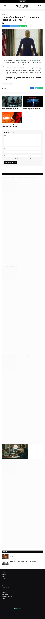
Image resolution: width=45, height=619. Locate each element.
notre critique (12, 73)
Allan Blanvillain (7, 22)
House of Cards (5, 83)
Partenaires (4, 598)
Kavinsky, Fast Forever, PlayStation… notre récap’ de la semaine (31, 109)
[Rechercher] (38, 6)
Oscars (35, 60)
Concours (5, 551)
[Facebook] (3, 64)
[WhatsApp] (3, 70)
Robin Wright (38, 67)
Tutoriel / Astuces (5, 587)
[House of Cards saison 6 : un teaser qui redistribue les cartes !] (22, 42)
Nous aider (22, 1)
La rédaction (4, 592)
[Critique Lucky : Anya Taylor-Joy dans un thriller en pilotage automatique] (12, 117)
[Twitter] (3, 67)
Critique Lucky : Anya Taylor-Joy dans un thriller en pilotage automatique (11, 125)
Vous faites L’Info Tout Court (7, 596)
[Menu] (5, 6)
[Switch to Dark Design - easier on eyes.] (40, 5)
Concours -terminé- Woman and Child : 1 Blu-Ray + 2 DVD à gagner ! (23, 561)
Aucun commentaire (21, 22)
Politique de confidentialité (7, 600)
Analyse (3, 572)
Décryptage (4, 578)
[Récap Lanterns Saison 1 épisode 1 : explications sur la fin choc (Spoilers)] (12, 101)
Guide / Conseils (5, 580)
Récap (3, 583)
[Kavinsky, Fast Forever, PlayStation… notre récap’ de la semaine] (33, 101)
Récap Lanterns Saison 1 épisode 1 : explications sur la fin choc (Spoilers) (10, 109)
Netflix (21, 60)
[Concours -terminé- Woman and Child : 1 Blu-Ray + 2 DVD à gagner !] (5, 563)
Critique (3, 576)
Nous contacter (5, 594)
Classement (4, 574)
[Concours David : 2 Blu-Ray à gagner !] (5, 556)
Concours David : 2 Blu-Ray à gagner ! (17, 554)
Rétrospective (4, 585)
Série (3, 14)
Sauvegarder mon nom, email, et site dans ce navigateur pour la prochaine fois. (19, 158)
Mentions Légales (5, 602)
